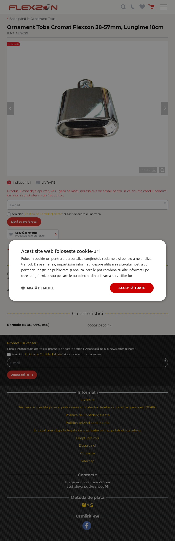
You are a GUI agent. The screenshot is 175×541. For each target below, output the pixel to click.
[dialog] (87, 270)
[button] (37, 288)
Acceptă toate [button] (131, 288)
